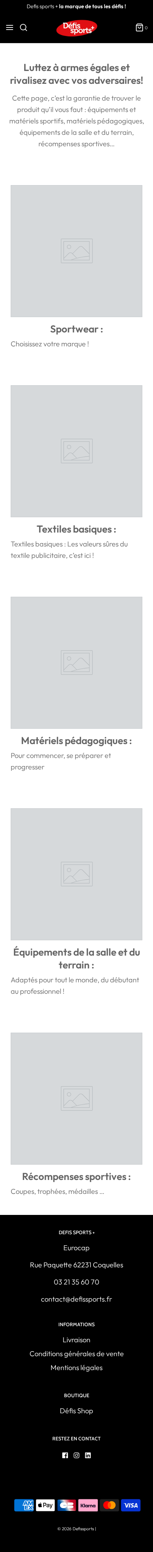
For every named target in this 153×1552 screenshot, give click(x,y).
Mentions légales (76, 1367)
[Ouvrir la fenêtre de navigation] (9, 27)
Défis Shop (76, 1410)
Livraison (76, 1339)
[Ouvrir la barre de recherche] (26, 27)
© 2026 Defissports (75, 1528)
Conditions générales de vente (77, 1353)
